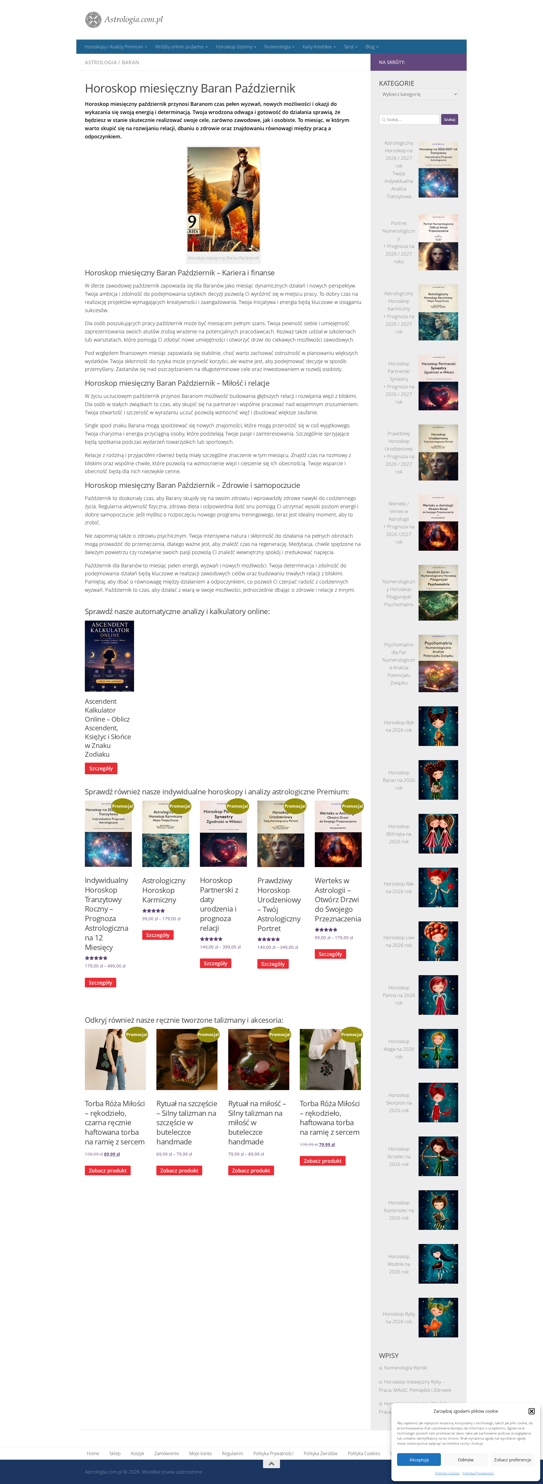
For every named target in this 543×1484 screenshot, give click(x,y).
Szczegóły (101, 768)
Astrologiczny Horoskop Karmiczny (398, 301)
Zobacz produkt (179, 1170)
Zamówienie (166, 1453)
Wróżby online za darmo (179, 47)
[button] (532, 1411)
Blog (370, 47)
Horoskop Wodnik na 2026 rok (398, 1264)
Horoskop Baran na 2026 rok (399, 780)
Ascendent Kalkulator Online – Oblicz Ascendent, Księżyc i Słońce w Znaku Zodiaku (108, 727)
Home (93, 1453)
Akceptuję (419, 1459)
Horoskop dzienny (234, 47)
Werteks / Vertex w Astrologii (399, 511)
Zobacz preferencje (512, 1459)
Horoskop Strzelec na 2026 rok (399, 1156)
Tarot (349, 47)
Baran (130, 62)
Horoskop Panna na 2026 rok (399, 995)
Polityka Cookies (447, 1473)
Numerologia (277, 47)
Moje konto (200, 1453)
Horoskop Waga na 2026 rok (398, 1049)
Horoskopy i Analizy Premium (114, 47)
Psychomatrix (398, 604)
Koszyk (137, 1453)
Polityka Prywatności (478, 1473)
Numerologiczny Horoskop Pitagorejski (398, 589)
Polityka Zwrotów (321, 1453)
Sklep (115, 1453)
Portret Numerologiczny (398, 231)
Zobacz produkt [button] (108, 1170)
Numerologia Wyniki (405, 1367)
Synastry (399, 379)
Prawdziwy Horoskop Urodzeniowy (399, 441)
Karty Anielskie (317, 47)
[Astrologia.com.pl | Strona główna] (124, 19)
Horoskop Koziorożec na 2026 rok (399, 1210)
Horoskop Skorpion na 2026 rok (399, 1103)
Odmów (466, 1459)
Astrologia (101, 62)
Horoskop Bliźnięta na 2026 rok (398, 834)
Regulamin (232, 1453)
